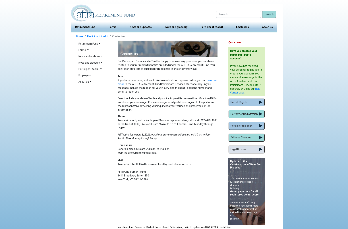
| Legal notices (197, 227)
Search (269, 14)
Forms (112, 27)
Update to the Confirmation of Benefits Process (245, 164)
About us (267, 27)
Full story (234, 188)
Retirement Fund (85, 27)
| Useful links (225, 227)
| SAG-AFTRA (212, 227)
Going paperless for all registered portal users (244, 193)
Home (79, 36)
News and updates (141, 27)
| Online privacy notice (179, 227)
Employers (242, 27)
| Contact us (140, 227)
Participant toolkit (211, 27)
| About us (128, 227)
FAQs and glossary (176, 27)
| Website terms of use (157, 227)
